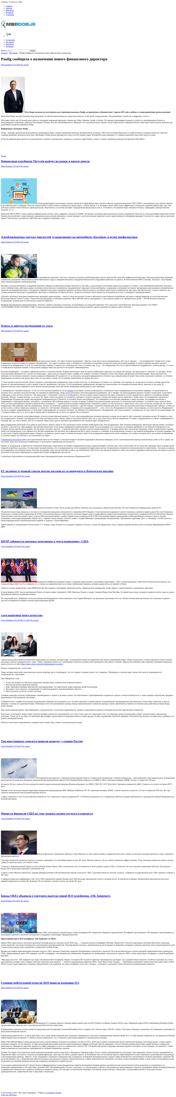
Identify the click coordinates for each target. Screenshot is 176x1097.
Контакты (10, 10)
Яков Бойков (6, 65)
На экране (10, 42)
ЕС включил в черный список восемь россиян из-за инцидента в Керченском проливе (57, 471)
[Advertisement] (88, 70)
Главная (9, 6)
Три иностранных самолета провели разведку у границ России (42, 741)
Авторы (9, 8)
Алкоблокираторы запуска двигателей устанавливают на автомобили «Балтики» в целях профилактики (69, 237)
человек (70, 391)
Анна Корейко (7, 476)
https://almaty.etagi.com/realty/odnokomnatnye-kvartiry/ (42, 664)
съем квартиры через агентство (22, 615)
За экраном (10, 40)
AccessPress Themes (53, 1093)
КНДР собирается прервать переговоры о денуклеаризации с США (44, 541)
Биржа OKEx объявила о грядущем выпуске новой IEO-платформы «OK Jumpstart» (56, 895)
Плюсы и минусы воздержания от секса (27, 325)
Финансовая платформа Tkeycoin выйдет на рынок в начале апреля (45, 161)
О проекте (10, 15)
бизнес (3, 156)
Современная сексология (11, 440)
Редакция (9, 13)
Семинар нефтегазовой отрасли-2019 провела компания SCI (40, 982)
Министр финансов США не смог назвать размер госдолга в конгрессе (47, 813)
